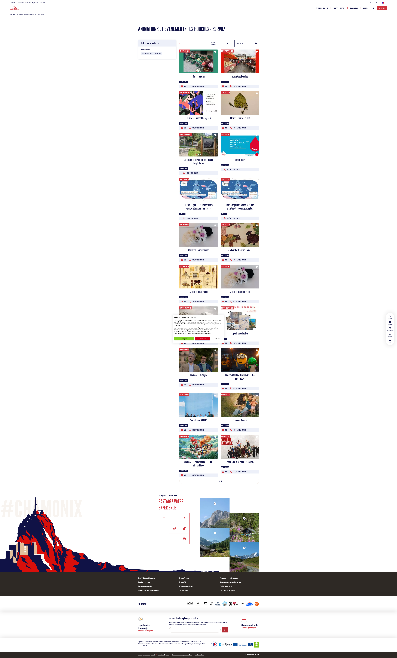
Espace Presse (184, 578)
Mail (185, 86)
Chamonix (28, 3)
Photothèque (183, 590)
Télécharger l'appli (248, 628)
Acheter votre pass (145, 631)
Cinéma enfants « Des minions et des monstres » (240, 376)
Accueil (12, 14)
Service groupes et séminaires (230, 582)
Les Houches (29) (147, 53)
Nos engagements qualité (146, 655)
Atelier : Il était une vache (198, 250)
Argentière (35, 3)
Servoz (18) (158, 53)
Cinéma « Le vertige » (198, 375)
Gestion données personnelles (182, 655)
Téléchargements (226, 586)
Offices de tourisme (186, 586)
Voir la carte (240, 44)
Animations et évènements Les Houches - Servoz (30, 14)
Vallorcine (42, 3)
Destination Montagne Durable (148, 590)
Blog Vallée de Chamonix (146, 578)
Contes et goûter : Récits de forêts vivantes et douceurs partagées (199, 206)
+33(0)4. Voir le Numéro (197, 86)
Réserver (382, 8)
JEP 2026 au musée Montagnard (198, 118)
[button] (196, 71)
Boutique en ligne (144, 582)
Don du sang (240, 160)
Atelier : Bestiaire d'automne (239, 250)
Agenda (365, 8)
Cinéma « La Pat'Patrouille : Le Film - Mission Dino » (198, 463)
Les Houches (20, 3)
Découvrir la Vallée (322, 8)
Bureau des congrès (145, 586)
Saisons (372, 3)
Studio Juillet (199, 655)
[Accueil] (15, 8)
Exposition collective (240, 333)
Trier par (212, 42)
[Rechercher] (373, 8)
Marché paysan (199, 76)
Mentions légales (163, 655)
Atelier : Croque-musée (199, 292)
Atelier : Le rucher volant (240, 118)
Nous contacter (250, 654)
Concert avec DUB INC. (198, 420)
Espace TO (182, 582)
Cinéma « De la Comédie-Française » (239, 462)
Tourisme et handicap (227, 590)
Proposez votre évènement (229, 578)
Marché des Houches (240, 76)
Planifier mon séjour (339, 8)
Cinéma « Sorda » (240, 420)
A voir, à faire (354, 8)
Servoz (13, 3)
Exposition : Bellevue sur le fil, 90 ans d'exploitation (198, 161)
